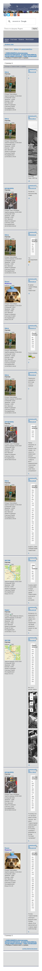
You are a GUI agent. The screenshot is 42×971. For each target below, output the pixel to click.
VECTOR (7, 560)
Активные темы (9, 44)
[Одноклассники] (11, 14)
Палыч (7, 282)
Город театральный (30, 56)
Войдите (16, 49)
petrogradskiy (9, 188)
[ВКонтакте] (5, 14)
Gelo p (7, 72)
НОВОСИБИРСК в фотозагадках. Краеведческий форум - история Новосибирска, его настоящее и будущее (21, 54)
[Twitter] (8, 14)
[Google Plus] (18, 14)
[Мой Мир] (15, 14)
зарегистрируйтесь (26, 49)
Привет (7, 610)
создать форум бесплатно (29, 948)
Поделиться (31, 69)
